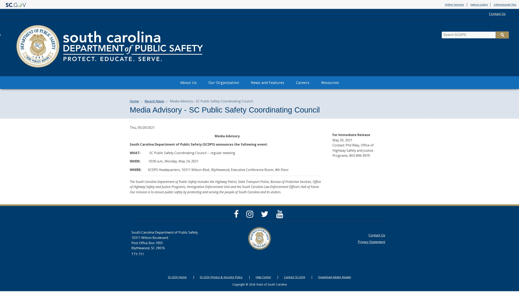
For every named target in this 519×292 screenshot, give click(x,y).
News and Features (267, 82)
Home (134, 101)
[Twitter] (265, 216)
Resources (330, 82)
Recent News (154, 101)
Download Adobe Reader (334, 277)
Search (502, 35)
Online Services (454, 4)
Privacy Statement (371, 242)
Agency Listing (479, 4)
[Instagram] (251, 216)
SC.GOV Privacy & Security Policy (221, 277)
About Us (188, 82)
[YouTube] (280, 216)
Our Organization (223, 82)
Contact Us (497, 14)
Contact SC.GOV (294, 277)
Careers (302, 82)
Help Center (263, 277)
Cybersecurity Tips (505, 4)
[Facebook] (237, 216)
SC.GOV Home (177, 277)
